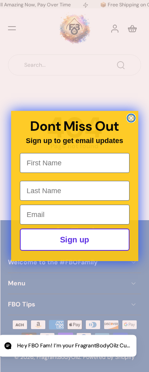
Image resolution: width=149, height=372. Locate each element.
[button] (67, 346)
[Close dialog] (131, 118)
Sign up (74, 239)
